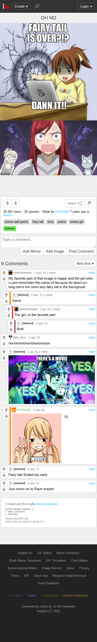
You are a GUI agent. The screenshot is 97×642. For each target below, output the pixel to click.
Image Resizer (52, 568)
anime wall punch (16, 222)
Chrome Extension (75, 595)
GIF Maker (44, 553)
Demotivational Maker (22, 568)
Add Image (55, 251)
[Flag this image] (89, 203)
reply (92, 272)
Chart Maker (79, 560)
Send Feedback (48, 583)
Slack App (41, 575)
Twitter (32, 595)
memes (10, 228)
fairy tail (37, 222)
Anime (7, 215)
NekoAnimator (22, 272)
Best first (83, 263)
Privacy (84, 568)
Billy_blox (19, 337)
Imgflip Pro (25, 553)
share (72, 203)
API (26, 575)
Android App (49, 595)
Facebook (16, 595)
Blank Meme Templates (25, 560)
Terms (15, 575)
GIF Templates (56, 560)
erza (50, 222)
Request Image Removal (69, 575)
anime (62, 222)
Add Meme (32, 251)
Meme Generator (47, 504)
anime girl (76, 222)
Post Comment (81, 251)
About (70, 568)
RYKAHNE (62, 211)
